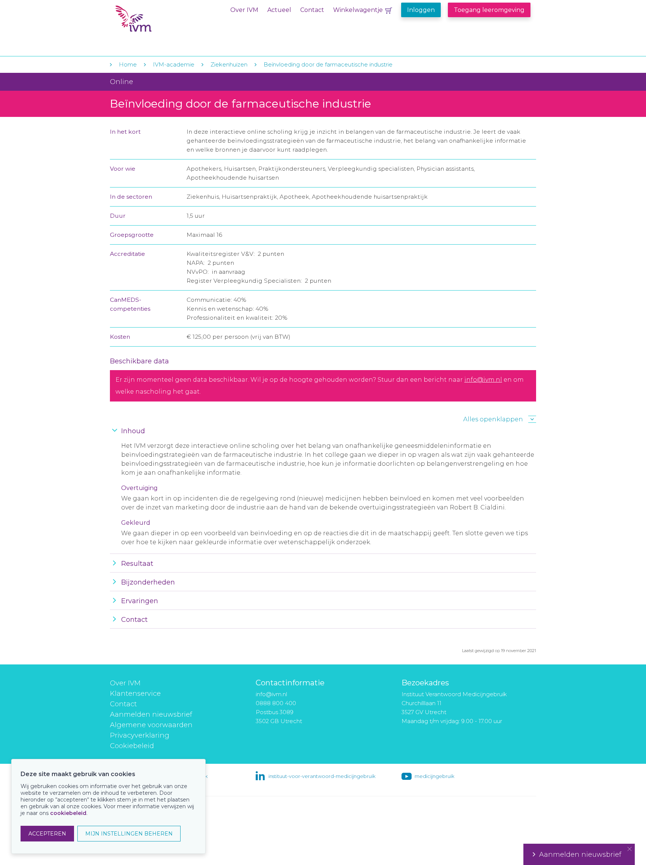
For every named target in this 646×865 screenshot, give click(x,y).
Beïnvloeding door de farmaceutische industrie (328, 64)
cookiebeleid (68, 813)
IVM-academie (173, 64)
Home (128, 64)
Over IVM (244, 9)
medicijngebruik (434, 776)
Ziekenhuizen (228, 64)
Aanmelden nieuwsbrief (151, 714)
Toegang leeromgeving (489, 9)
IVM (161, 22)
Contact (312, 9)
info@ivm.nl (483, 379)
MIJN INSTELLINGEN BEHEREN (129, 833)
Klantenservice (135, 693)
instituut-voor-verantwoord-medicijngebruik (321, 776)
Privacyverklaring (139, 735)
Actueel (279, 9)
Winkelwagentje (358, 9)
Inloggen (421, 9)
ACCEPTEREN (47, 833)
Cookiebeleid (132, 746)
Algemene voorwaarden (151, 725)
